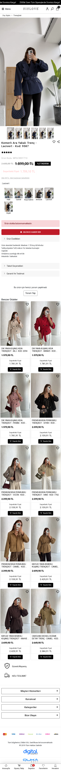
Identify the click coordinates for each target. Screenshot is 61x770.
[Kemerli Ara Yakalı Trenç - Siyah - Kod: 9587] (8, 206)
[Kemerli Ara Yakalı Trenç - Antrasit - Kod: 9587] (39, 193)
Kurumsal (31, 699)
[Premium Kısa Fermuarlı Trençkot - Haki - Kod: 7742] (46, 467)
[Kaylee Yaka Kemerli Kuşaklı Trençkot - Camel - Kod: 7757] (46, 539)
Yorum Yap (30, 293)
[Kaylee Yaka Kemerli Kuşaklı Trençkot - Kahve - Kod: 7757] (15, 611)
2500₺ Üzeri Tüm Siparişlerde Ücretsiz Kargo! (40, 2)
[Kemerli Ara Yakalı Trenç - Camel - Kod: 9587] (18, 193)
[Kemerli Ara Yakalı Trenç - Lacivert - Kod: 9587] (49, 193)
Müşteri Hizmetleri (31, 691)
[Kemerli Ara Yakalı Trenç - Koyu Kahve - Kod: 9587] (28, 193)
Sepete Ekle (16, 369)
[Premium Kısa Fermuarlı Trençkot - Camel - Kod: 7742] (15, 539)
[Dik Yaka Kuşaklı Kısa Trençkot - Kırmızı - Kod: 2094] (46, 323)
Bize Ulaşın (30, 715)
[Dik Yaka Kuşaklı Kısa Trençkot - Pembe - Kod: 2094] (15, 395)
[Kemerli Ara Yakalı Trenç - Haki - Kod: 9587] (8, 193)
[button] (4, 72)
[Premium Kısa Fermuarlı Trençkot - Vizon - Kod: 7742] (15, 467)
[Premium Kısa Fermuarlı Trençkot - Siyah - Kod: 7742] (46, 395)
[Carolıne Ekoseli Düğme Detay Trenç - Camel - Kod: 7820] (46, 611)
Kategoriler (30, 707)
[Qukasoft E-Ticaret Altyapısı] (30, 760)
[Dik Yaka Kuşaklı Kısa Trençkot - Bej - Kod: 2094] (15, 323)
